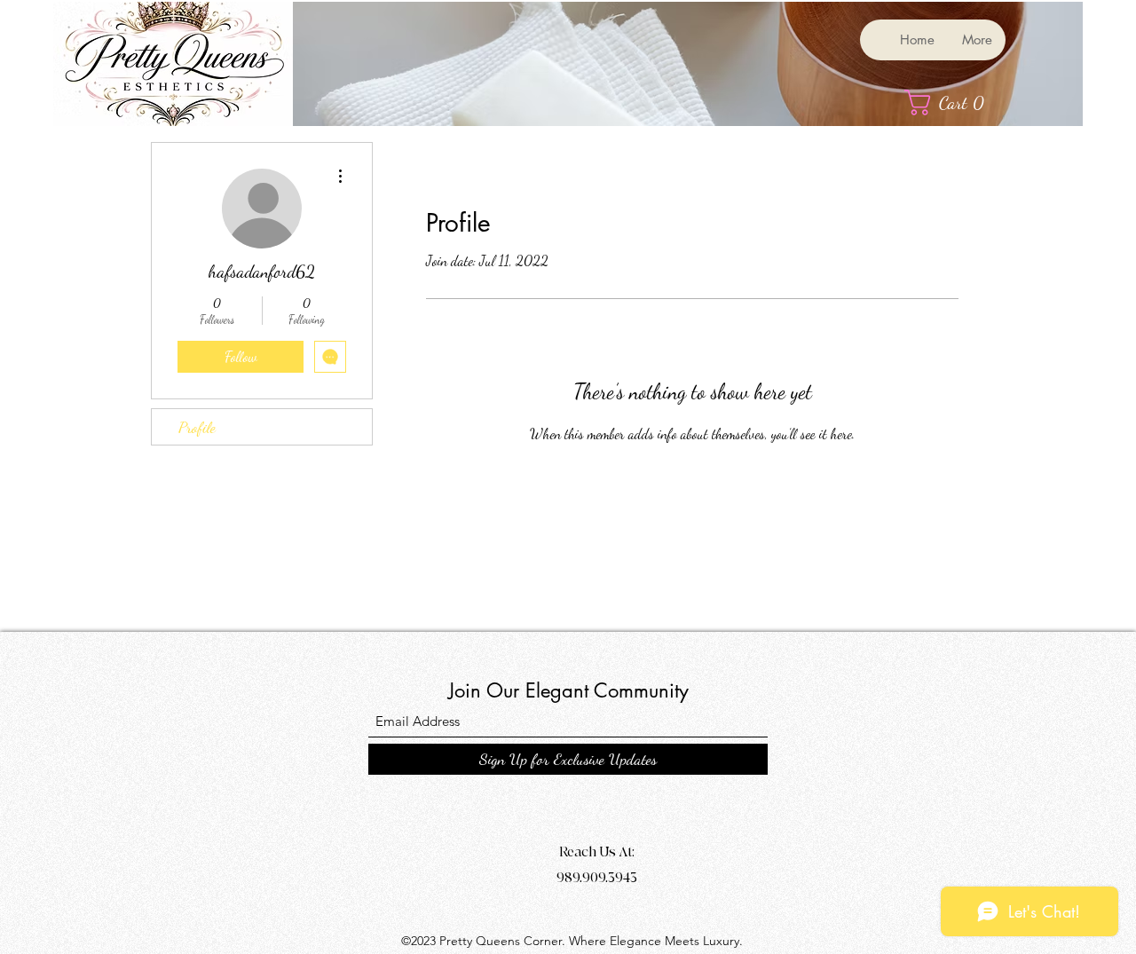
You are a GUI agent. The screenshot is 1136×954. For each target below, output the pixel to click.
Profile (197, 427)
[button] (952, 102)
